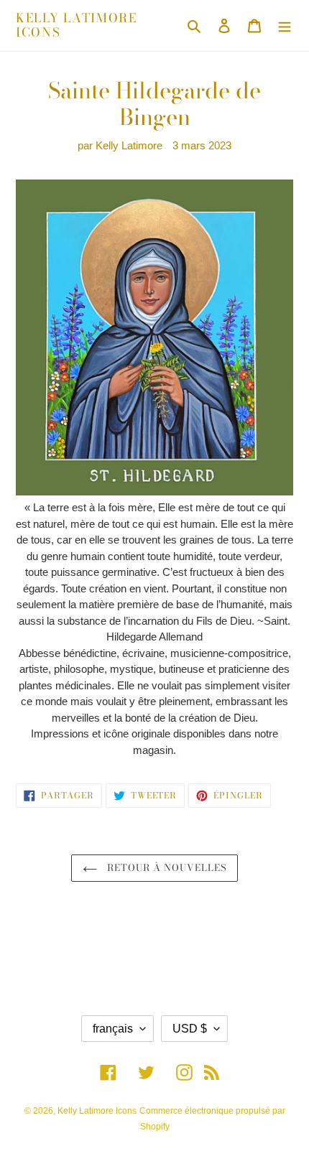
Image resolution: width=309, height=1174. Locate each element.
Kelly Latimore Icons (76, 25)
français (113, 1028)
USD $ (189, 1028)
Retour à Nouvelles (165, 867)
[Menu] (284, 25)
